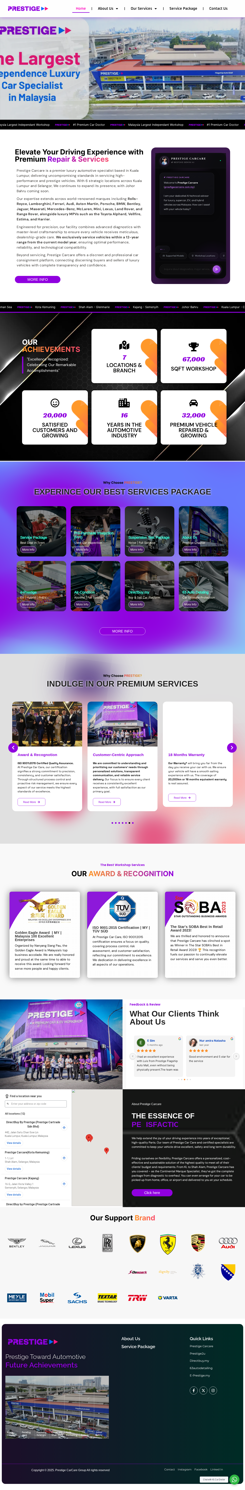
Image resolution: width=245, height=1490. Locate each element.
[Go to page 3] (184, 1079)
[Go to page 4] (187, 1079)
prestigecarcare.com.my (179, 187)
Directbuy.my (199, 1360)
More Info (28, 549)
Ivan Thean (207, 1040)
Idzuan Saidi (155, 1040)
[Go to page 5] (190, 1079)
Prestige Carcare (201, 1346)
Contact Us (218, 8)
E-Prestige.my (200, 1375)
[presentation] (13, 748)
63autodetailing (201, 1368)
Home (81, 8)
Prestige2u (197, 1353)
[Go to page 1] (178, 1079)
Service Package (183, 8)
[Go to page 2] (181, 1079)
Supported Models (175, 255)
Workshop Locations (205, 255)
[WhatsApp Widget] (234, 1480)
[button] (112, 823)
